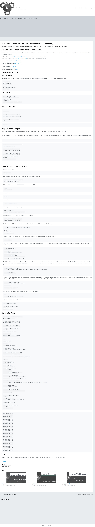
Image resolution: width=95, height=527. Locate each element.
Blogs (91, 8)
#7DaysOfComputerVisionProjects (20, 56)
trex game (65, 46)
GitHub (4, 459)
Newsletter (81, 8)
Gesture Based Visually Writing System (85, 494)
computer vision (53, 46)
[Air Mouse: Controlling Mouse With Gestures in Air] (76, 477)
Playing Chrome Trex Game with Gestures (9, 483)
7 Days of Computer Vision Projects (18, 46)
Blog (19, 60)
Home (77, 8)
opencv (62, 46)
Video (17, 60)
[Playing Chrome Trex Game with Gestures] (16, 477)
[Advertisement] (47, 27)
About (86, 8)
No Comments (4, 46)
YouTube (4, 461)
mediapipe (58, 46)
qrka (35, 46)
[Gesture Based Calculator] (46, 477)
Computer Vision (28, 46)
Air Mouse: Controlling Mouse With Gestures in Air (70, 483)
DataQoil (18, 7)
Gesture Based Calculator (36, 483)
